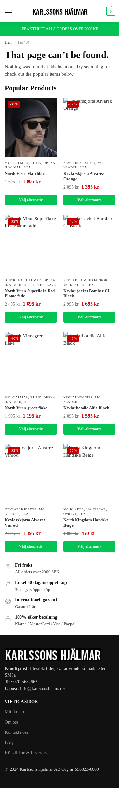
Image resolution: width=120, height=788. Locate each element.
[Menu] (14, 11)
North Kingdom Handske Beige (85, 522)
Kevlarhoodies (78, 397)
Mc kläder (73, 284)
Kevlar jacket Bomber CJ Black (86, 293)
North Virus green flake (26, 407)
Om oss (11, 722)
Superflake (44, 284)
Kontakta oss (16, 732)
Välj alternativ (31, 200)
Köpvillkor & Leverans (26, 752)
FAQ (9, 742)
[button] (110, 11)
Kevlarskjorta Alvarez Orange (83, 176)
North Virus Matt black (26, 173)
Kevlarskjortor (79, 163)
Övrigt (69, 514)
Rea (27, 167)
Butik (35, 163)
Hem (8, 42)
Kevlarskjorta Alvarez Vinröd (25, 522)
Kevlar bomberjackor (85, 280)
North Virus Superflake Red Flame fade (30, 293)
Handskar (96, 509)
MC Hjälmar (16, 163)
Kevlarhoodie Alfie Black (86, 407)
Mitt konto (14, 712)
